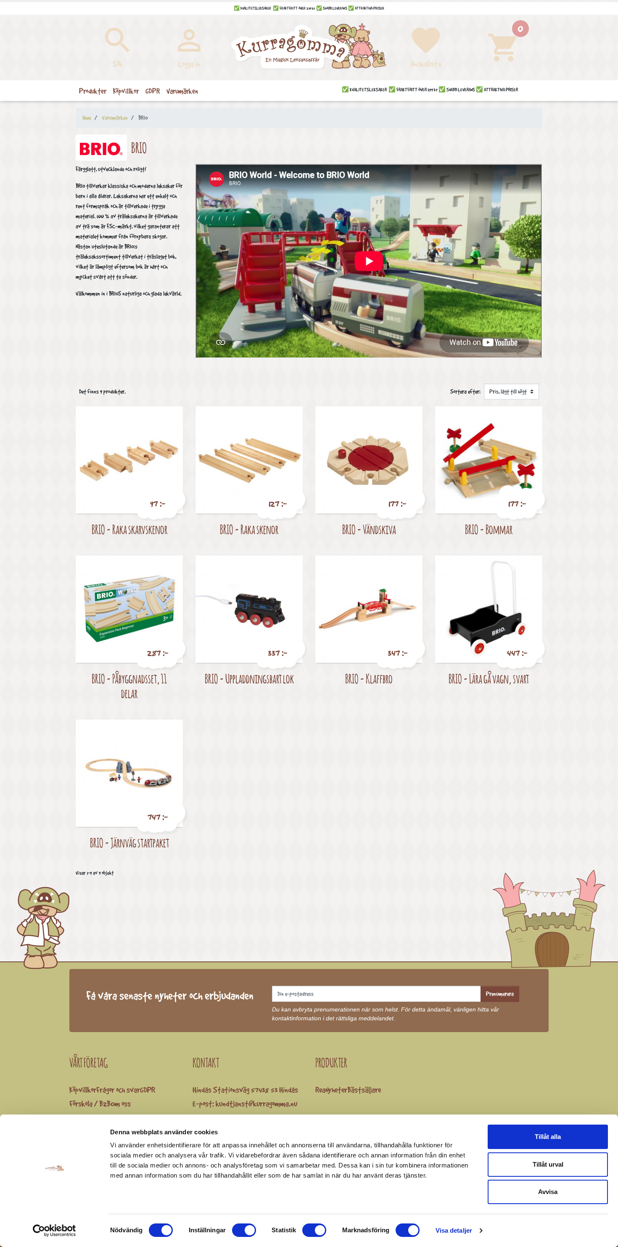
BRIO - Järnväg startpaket (129, 842)
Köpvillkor (82, 1089)
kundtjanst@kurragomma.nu (256, 1103)
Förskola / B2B (90, 1103)
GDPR (147, 1089)
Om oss (121, 1103)
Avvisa (547, 1191)
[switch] (244, 1230)
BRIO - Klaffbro (369, 678)
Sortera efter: (465, 391)
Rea (320, 1089)
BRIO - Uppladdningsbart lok (249, 678)
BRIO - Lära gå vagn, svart (489, 678)
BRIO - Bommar (488, 529)
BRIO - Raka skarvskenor (129, 529)
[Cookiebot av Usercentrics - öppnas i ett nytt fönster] (54, 1230)
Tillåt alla (548, 1136)
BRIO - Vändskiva (369, 529)
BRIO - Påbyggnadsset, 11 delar (129, 686)
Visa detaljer (454, 1230)
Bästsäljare (364, 1089)
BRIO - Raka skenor (249, 529)
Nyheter (336, 1089)
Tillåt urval (548, 1164)
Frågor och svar (118, 1089)
